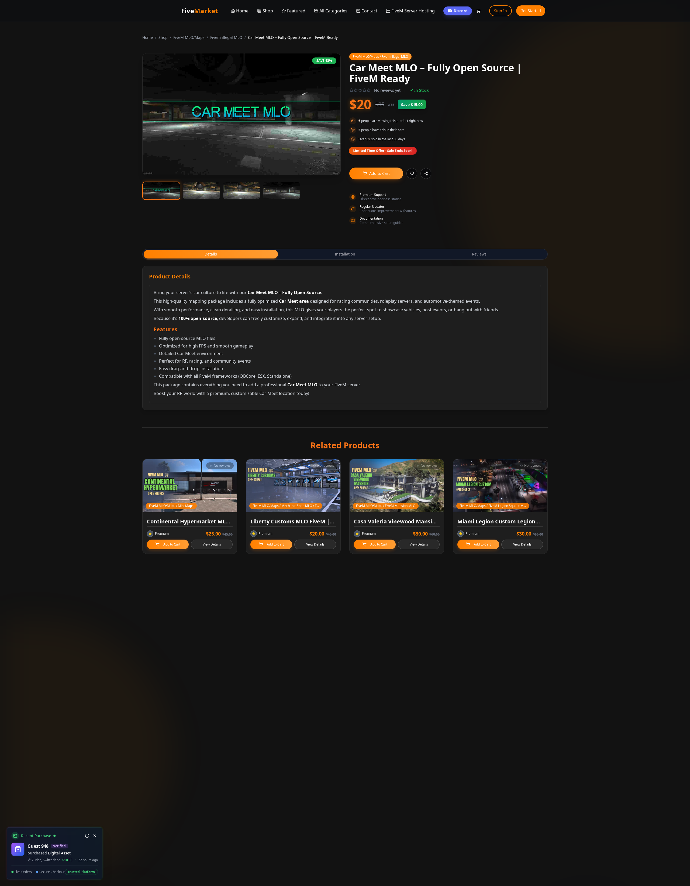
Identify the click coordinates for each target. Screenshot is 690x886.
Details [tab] (211, 254)
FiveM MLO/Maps (189, 37)
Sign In (500, 10)
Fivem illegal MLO (226, 37)
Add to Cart (379, 173)
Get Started (530, 10)
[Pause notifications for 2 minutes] (87, 836)
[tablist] (345, 254)
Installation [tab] (345, 254)
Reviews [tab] (479, 254)
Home (147, 37)
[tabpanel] (345, 338)
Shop (163, 37)
